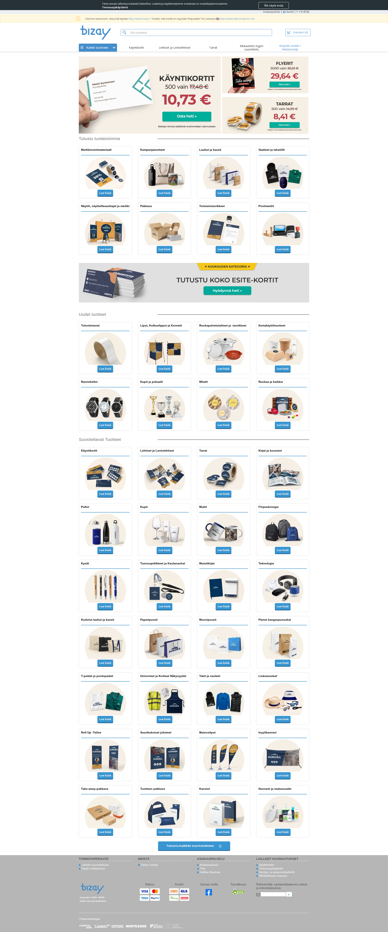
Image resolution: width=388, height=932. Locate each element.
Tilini (202, 868)
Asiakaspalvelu (271, 12)
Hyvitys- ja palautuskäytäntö (276, 872)
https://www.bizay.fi (139, 18)
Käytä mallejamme (93, 868)
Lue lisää (105, 193)
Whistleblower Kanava (272, 875)
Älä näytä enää (273, 5)
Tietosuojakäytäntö (270, 868)
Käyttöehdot (266, 864)
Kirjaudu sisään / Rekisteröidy (290, 47)
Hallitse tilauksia (209, 872)
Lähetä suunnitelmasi (95, 864)
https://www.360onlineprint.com (237, 18)
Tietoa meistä (149, 864)
